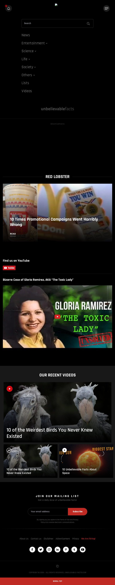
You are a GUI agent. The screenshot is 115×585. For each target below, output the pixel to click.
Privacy (75, 538)
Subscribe (78, 511)
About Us (24, 538)
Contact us (36, 538)
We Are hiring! (88, 538)
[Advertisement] (57, 146)
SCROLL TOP (57, 581)
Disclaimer (48, 538)
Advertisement (63, 538)
